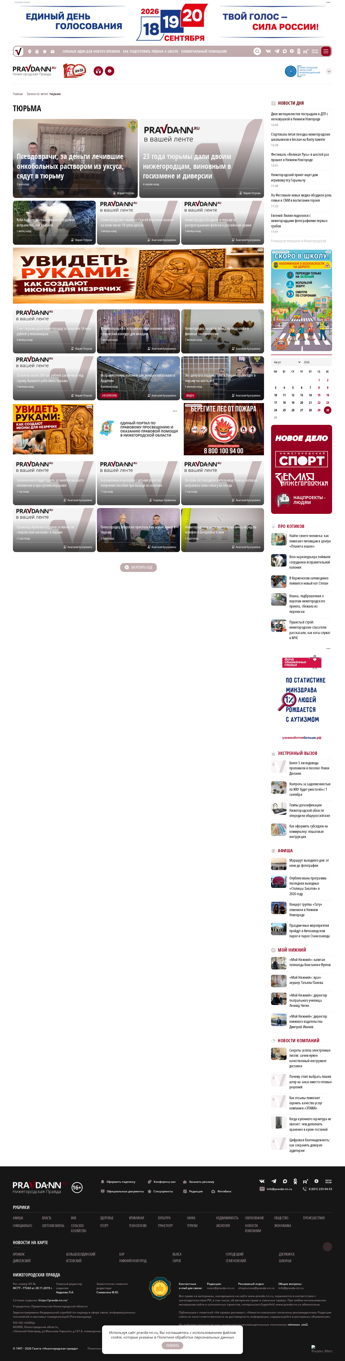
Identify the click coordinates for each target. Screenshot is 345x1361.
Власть (46, 1217)
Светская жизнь (53, 1225)
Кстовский (73, 1260)
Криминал (136, 1217)
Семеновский (236, 1260)
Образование (254, 1217)
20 (301, 402)
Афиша (285, 851)
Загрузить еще (141, 567)
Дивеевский (21, 1260)
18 (284, 402)
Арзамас (19, 1254)
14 (310, 395)
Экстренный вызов (297, 753)
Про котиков (291, 526)
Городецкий (234, 1254)
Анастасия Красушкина (164, 240)
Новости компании (253, 1228)
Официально (22, 1225)
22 (319, 402)
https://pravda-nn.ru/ (53, 1300)
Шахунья (285, 1260)
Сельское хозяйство (78, 1228)
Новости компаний (298, 1040)
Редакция (196, 1191)
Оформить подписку (121, 1182)
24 (275, 410)
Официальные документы (125, 1191)
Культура (164, 1217)
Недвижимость (227, 1217)
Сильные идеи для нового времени (91, 51)
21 (310, 402)
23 (327, 402)
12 (292, 395)
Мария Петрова (125, 193)
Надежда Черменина (164, 500)
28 (310, 410)
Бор (121, 1254)
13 (301, 395)
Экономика (282, 1225)
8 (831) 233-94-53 (320, 1189)
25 (284, 410)
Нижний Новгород (132, 1260)
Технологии (137, 1225)
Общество (281, 1217)
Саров (176, 1260)
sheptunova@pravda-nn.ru (256, 1288)
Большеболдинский (80, 1254)
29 (319, 410)
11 (284, 395)
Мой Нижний (292, 950)
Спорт (104, 1225)
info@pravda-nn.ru (279, 1189)
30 (327, 410)
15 (319, 395)
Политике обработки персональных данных (195, 1337)
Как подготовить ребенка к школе (150, 51)
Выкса (176, 1254)
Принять (172, 1345)
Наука (191, 1217)
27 (301, 410)
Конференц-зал (165, 1182)
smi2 (304, 1325)
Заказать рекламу (201, 1182)
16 (327, 395)
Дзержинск (287, 1254)
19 (292, 402)
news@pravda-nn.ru (220, 1288)
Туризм (192, 1225)
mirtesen (294, 1325)
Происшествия (314, 1217)
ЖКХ (73, 1217)
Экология (223, 1225)
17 (275, 402)
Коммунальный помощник (204, 51)
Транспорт (165, 1225)
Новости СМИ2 (284, 1160)
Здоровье (107, 1217)
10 (275, 395)
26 (292, 410)
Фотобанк (224, 1191)
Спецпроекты (163, 1191)
